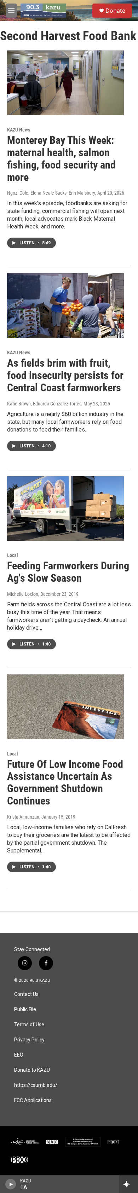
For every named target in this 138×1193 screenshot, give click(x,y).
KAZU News (18, 130)
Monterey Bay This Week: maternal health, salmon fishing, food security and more (61, 158)
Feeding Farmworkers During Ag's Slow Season (68, 571)
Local (12, 555)
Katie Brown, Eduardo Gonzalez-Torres (44, 403)
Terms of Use (29, 1024)
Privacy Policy (29, 1039)
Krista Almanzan (23, 817)
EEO (18, 1055)
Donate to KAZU (32, 1070)
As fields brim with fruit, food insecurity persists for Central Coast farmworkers (65, 375)
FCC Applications (33, 1100)
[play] (10, 1184)
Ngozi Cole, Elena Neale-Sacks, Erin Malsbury (51, 193)
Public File (25, 1009)
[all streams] (128, 1184)
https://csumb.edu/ (35, 1085)
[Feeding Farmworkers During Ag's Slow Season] (65, 508)
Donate (115, 10)
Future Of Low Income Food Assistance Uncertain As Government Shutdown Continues (65, 782)
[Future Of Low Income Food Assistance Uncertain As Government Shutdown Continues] (65, 706)
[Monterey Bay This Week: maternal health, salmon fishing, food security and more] (65, 82)
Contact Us (26, 994)
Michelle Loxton (22, 594)
